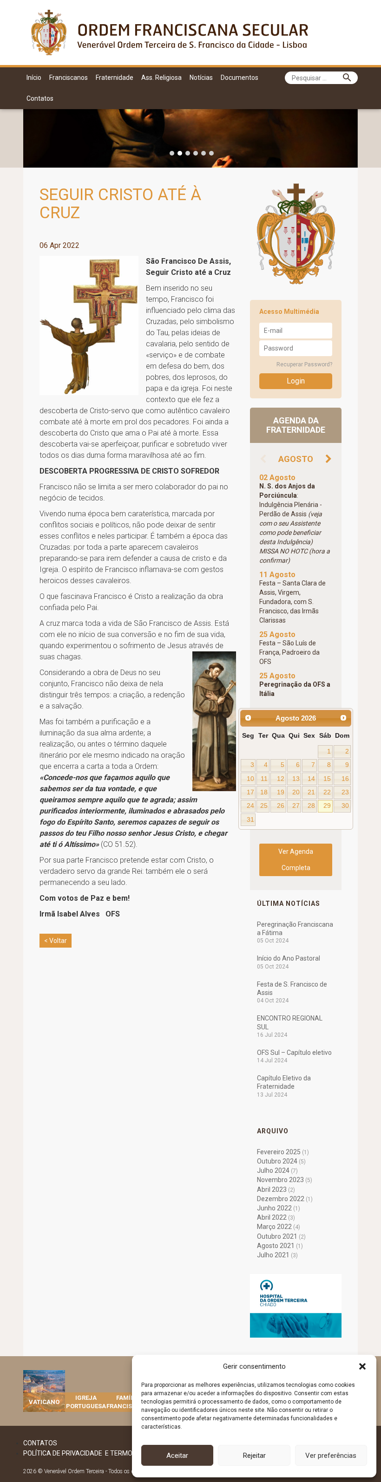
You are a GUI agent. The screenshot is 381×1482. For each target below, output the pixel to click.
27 (296, 805)
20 (296, 792)
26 (280, 805)
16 (345, 778)
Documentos (239, 77)
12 (280, 778)
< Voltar (55, 940)
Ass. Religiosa (161, 77)
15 (327, 778)
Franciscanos (68, 77)
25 (264, 805)
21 (311, 792)
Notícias (201, 77)
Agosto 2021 (276, 1245)
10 (250, 778)
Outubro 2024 (277, 1161)
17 (250, 792)
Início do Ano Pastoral (288, 958)
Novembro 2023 (280, 1179)
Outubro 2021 (277, 1236)
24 (250, 805)
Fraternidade (114, 77)
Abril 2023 (272, 1189)
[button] (362, 1366)
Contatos (39, 98)
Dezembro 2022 (280, 1198)
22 (327, 792)
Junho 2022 (274, 1208)
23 (345, 792)
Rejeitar (254, 1455)
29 (327, 805)
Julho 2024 (273, 1170)
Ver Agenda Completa (295, 859)
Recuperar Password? (304, 364)
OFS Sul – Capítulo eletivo (294, 1052)
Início (33, 77)
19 (280, 792)
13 (296, 778)
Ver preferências (330, 1455)
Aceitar (177, 1455)
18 (264, 792)
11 (264, 778)
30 (345, 805)
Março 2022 (274, 1226)
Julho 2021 (273, 1255)
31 (250, 819)
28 (311, 805)
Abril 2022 (272, 1217)
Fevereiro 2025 (279, 1152)
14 (311, 778)
